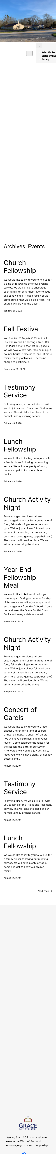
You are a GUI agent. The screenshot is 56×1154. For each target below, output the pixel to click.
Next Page (45, 891)
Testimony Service (19, 391)
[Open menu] (29, 53)
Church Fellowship (20, 266)
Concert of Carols (20, 713)
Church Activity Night (27, 503)
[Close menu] (39, 45)
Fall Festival (22, 329)
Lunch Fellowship (20, 445)
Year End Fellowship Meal (20, 577)
